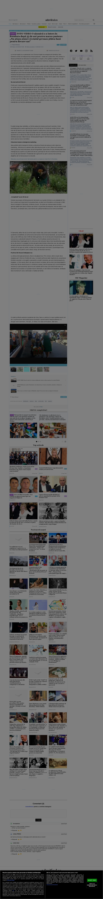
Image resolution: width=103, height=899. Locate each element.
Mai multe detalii (10, 880)
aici (13, 890)
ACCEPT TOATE (92, 880)
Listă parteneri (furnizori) (52, 884)
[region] (51, 884)
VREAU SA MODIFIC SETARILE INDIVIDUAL (92, 885)
